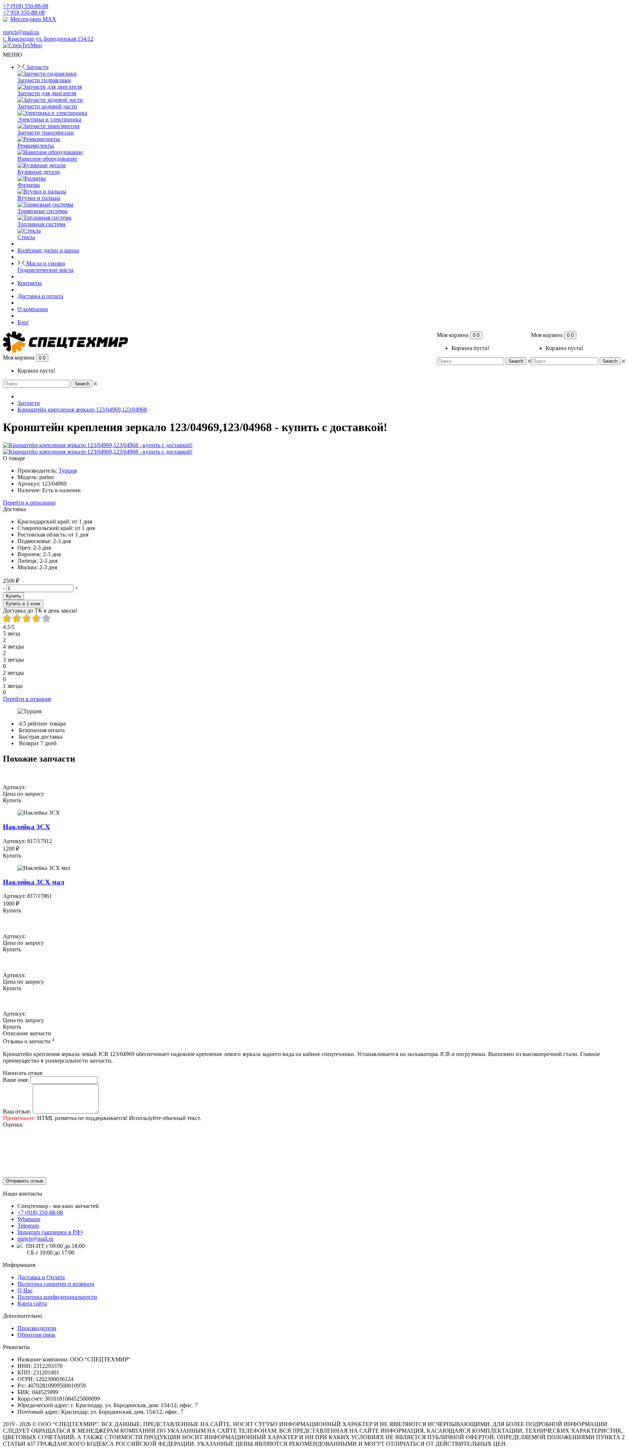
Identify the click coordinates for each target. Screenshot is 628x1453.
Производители (36, 1328)
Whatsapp (28, 1219)
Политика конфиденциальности (57, 1297)
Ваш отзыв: (17, 1111)
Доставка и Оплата (41, 1277)
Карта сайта (32, 1303)
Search (610, 361)
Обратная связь (36, 1335)
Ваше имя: (16, 1080)
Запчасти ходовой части (47, 106)
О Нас (25, 1290)
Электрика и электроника (49, 119)
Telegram (28, 1226)
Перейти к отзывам (27, 699)
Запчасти (28, 403)
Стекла (26, 237)
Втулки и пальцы (38, 198)
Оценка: (13, 1124)
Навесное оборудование (47, 159)
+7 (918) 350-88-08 (40, 1212)
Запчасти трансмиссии (45, 132)
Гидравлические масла (45, 270)
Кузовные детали (38, 172)
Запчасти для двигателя (46, 93)
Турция (68, 470)
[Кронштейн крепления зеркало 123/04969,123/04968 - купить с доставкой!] (98, 445)
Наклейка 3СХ (26, 827)
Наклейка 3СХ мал (33, 882)
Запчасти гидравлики (44, 80)
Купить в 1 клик (23, 603)
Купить (13, 596)
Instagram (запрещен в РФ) (49, 1232)
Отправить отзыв (24, 1181)
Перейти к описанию (29, 502)
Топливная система (41, 224)
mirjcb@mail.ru (35, 1239)
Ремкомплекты (35, 146)
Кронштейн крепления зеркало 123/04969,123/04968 (82, 409)
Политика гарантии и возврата (55, 1284)
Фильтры (28, 185)
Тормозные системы (42, 211)
